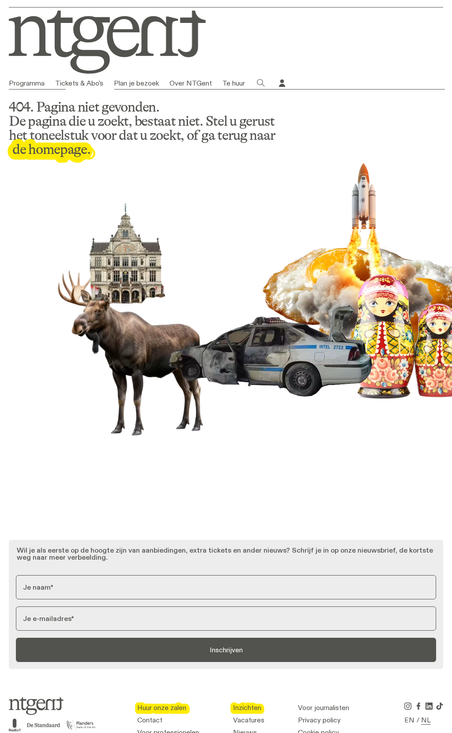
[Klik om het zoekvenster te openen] (261, 83)
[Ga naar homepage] (101, 40)
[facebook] (418, 706)
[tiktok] (439, 706)
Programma (27, 83)
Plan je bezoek (136, 83)
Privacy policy (319, 720)
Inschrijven (226, 650)
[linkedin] (429, 706)
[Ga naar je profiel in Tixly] (282, 83)
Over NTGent (191, 83)
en (409, 720)
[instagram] (407, 706)
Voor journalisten (323, 707)
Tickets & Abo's (79, 83)
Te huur (233, 83)
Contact (149, 720)
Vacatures (248, 720)
